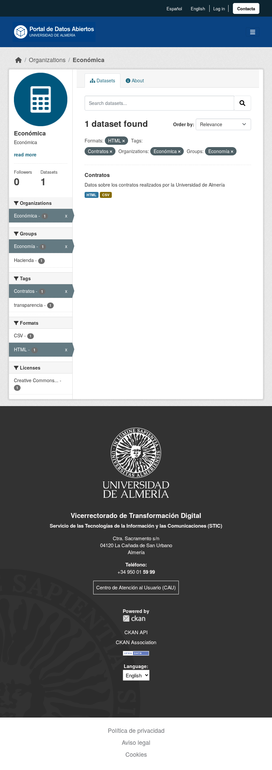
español (174, 8)
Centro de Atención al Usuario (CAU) (136, 587)
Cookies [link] (136, 754)
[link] (246, 8)
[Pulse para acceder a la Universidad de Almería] (136, 462)
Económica (88, 59)
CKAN (134, 618)
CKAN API (136, 632)
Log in (219, 8)
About (137, 80)
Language (135, 666)
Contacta (246, 8)
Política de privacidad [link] (136, 730)
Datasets (105, 80)
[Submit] (242, 103)
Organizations (47, 59)
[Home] (18, 59)
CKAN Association (136, 642)
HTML (91, 194)
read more (25, 154)
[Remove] (123, 140)
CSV (105, 194)
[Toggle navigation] (252, 32)
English (198, 8)
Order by (183, 124)
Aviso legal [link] (136, 742)
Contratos (97, 175)
